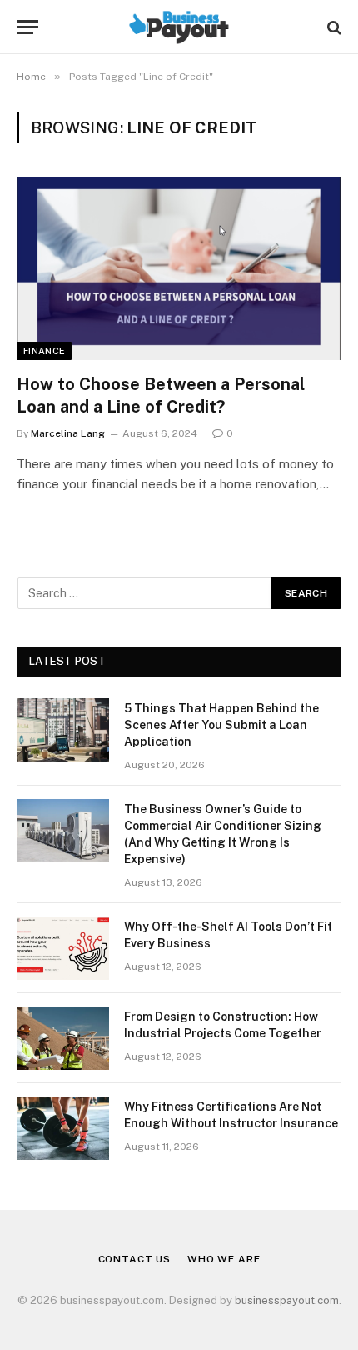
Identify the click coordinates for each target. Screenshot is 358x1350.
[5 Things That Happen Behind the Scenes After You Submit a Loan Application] (63, 730)
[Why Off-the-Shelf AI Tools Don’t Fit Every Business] (63, 948)
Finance (44, 351)
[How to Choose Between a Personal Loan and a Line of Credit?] (179, 268)
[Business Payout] (179, 27)
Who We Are (223, 1259)
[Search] (332, 27)
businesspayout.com (287, 1300)
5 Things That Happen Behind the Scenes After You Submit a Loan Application (221, 725)
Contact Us (134, 1259)
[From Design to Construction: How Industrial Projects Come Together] (63, 1038)
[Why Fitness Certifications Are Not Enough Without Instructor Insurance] (63, 1128)
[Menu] (27, 27)
